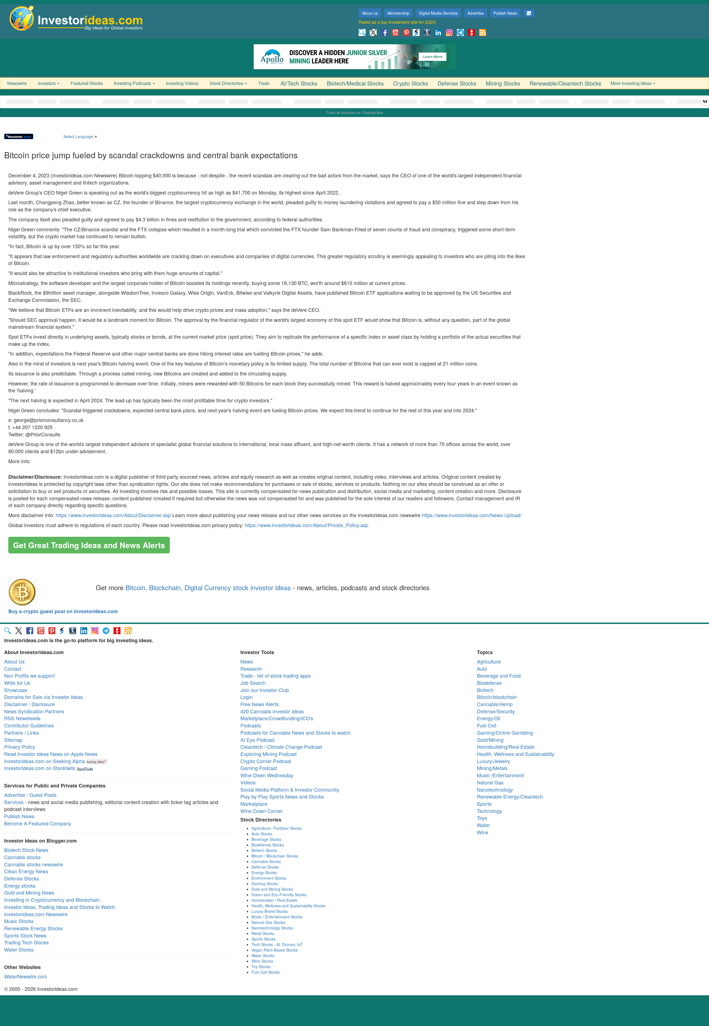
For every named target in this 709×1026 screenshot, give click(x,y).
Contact (12, 668)
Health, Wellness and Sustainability (515, 753)
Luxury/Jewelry (493, 761)
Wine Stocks (262, 961)
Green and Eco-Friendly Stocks (278, 894)
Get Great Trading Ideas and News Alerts (89, 545)
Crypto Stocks (410, 83)
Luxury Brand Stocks (269, 911)
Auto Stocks (261, 833)
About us (370, 13)
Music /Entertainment (500, 775)
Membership (398, 13)
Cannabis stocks (22, 857)
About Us (14, 661)
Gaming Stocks (264, 883)
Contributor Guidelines (29, 725)
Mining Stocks (503, 83)
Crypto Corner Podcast (265, 761)
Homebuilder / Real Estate (274, 900)
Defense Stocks (457, 83)
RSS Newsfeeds (22, 718)
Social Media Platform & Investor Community (289, 789)
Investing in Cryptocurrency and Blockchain (52, 899)
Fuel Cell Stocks (265, 972)
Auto (482, 668)
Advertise (475, 13)
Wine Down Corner (261, 810)
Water (483, 824)
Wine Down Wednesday (266, 775)
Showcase (15, 689)
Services (14, 801)
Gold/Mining (490, 739)
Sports (484, 803)
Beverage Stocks (266, 839)
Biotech (485, 689)
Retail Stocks (262, 933)
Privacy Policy (19, 746)
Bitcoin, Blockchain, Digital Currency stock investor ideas (208, 587)
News (246, 661)
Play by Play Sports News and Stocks (282, 796)
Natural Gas (490, 782)
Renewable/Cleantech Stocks (565, 83)
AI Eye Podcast (257, 739)
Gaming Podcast (258, 767)
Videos (248, 782)
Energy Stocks (264, 872)
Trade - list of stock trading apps (275, 675)
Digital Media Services (438, 13)
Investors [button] (47, 83)
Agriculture (489, 661)
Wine (482, 832)
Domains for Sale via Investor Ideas (43, 696)
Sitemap (13, 739)
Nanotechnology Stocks (272, 928)
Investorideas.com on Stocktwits (39, 767)
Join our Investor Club (264, 689)
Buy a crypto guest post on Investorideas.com (63, 611)
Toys (482, 817)
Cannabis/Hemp (495, 704)
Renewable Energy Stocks (33, 928)
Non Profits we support (29, 675)
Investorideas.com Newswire (36, 914)
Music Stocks (19, 920)
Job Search (253, 682)
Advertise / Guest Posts (30, 794)
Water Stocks (19, 949)
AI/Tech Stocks (299, 83)
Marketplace (254, 803)
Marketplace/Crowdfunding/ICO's (276, 718)
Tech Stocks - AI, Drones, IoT (277, 944)
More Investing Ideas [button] (632, 83)
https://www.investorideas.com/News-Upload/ (472, 515)
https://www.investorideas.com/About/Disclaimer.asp (113, 515)
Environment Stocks (268, 878)
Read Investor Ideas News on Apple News (50, 753)
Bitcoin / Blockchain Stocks (274, 856)
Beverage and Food (499, 675)
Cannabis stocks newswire (33, 864)
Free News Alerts (259, 704)
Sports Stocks (263, 939)
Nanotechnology (495, 789)
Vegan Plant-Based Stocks (274, 950)
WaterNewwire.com (25, 976)
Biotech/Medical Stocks (355, 83)
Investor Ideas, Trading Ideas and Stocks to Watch (59, 906)
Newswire (17, 83)
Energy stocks (19, 885)
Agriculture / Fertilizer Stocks (276, 828)
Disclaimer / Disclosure (29, 704)
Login (246, 696)
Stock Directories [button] (227, 83)
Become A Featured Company (37, 823)
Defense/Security (496, 711)
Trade (263, 83)
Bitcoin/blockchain (497, 696)
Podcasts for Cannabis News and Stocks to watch (295, 732)
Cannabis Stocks (266, 861)
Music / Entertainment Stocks (276, 916)
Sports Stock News (25, 935)
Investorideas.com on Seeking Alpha (44, 761)
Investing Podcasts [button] (133, 83)
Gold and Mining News (29, 892)
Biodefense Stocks (267, 845)
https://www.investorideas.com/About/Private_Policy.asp (306, 524)
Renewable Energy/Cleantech (510, 796)
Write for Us (17, 682)
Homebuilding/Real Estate (506, 746)
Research (251, 668)
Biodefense (489, 682)
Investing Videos (182, 83)
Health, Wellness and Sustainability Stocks (288, 905)
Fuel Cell (486, 725)
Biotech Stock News (26, 849)
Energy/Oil (488, 718)
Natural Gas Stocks (268, 922)
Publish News (505, 13)
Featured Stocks (87, 83)
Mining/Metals (492, 767)
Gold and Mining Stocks (272, 889)
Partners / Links (21, 732)
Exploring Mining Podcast (268, 753)
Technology (489, 810)
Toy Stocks (261, 966)
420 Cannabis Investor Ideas (272, 711)
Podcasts (250, 725)
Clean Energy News (26, 871)
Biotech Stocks (264, 850)
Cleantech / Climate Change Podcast (281, 746)
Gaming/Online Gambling (505, 732)
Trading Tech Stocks (26, 942)
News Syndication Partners (34, 711)
